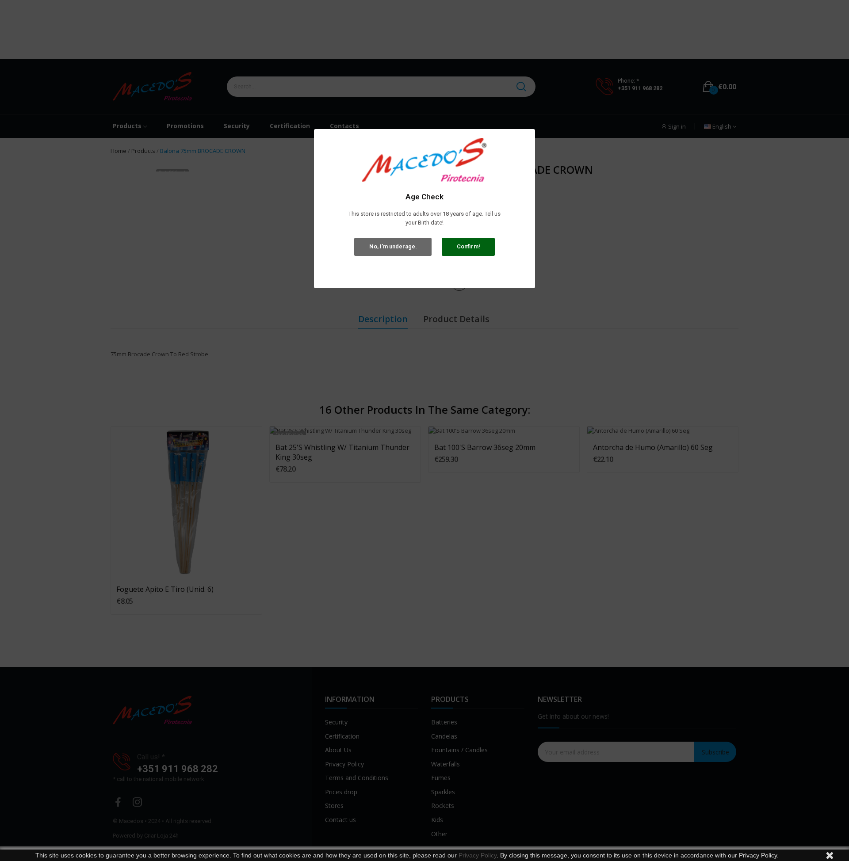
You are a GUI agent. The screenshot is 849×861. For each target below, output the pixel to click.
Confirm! (468, 246)
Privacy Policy (478, 855)
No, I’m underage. (393, 246)
